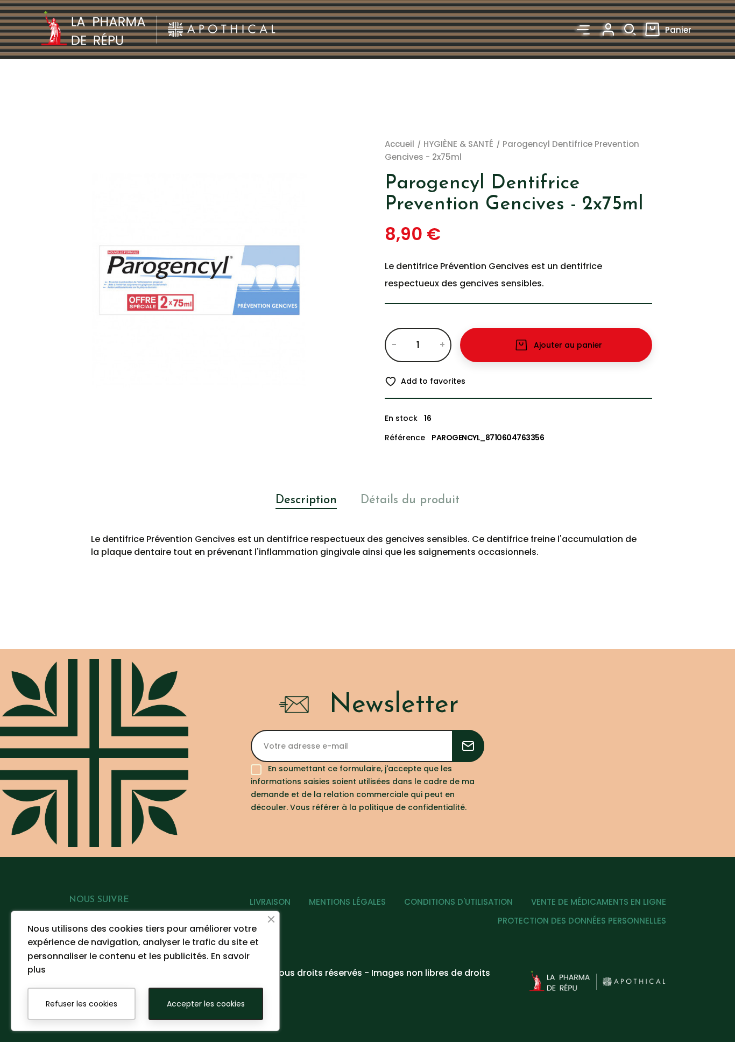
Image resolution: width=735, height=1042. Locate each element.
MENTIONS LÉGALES (347, 901)
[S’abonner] (468, 746)
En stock (401, 418)
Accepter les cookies (206, 1003)
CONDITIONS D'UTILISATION (458, 901)
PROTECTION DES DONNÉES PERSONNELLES (582, 920)
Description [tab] (306, 500)
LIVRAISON (270, 901)
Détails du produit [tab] (410, 500)
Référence (405, 437)
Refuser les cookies (81, 1003)
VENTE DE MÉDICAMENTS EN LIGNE (598, 901)
